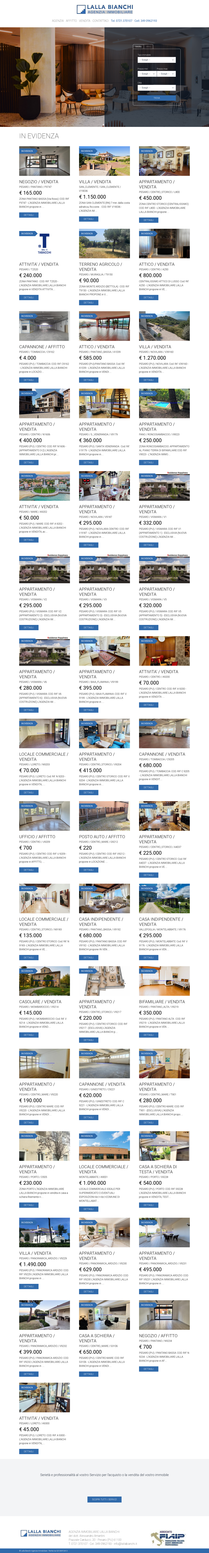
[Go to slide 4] (107, 124)
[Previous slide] (4, 77)
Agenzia (58, 20)
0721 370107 (79, 1543)
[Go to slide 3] (105, 124)
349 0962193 (103, 1543)
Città (140, 83)
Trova (157, 98)
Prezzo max (162, 69)
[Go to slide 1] (101, 124)
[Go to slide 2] (103, 124)
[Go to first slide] (204, 77)
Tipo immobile (144, 55)
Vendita (84, 20)
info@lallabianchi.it (125, 1543)
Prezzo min (143, 69)
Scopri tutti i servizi (104, 1499)
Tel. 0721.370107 (121, 20)
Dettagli (29, 215)
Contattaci (101, 20)
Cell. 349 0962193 (145, 20)
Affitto (71, 20)
